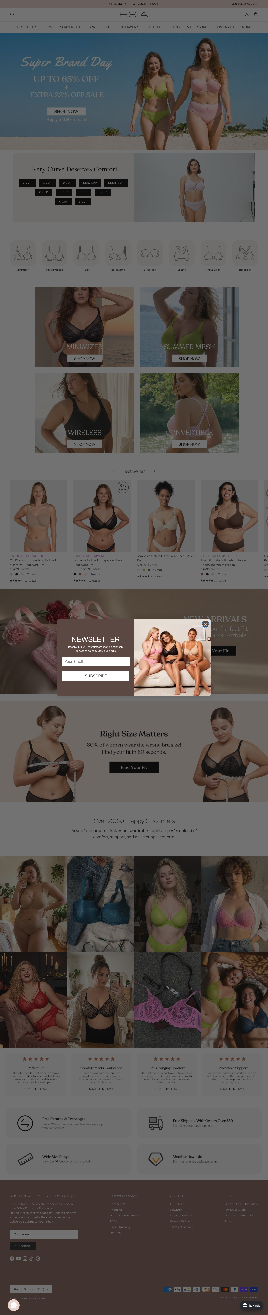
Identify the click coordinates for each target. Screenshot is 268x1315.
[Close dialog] (205, 624)
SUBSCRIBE (96, 676)
